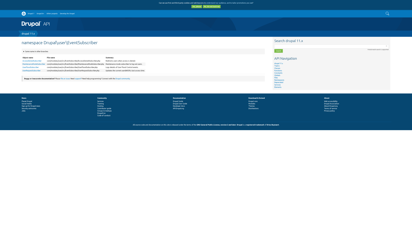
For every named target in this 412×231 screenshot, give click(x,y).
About (326, 98)
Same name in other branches (36, 51)
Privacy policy (329, 111)
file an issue (65, 79)
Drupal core (253, 101)
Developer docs (179, 106)
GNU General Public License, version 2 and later (216, 125)
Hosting (100, 106)
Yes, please (196, 6)
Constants (278, 73)
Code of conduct (103, 115)
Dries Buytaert (273, 125)
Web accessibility (330, 101)
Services (277, 85)
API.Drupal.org (178, 108)
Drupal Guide (178, 101)
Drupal (239, 125)
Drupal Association (331, 104)
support (78, 79)
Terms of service (330, 108)
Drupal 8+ (40, 13)
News (24, 98)
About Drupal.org (331, 106)
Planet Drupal (27, 101)
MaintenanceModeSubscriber (34, 64)
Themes (251, 106)
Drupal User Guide (180, 104)
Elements (277, 87)
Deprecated (278, 82)
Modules (251, 104)
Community (102, 98)
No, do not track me (212, 6)
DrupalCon (101, 113)
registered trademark (255, 125)
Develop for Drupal (67, 13)
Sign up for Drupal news (31, 106)
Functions (278, 71)
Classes (277, 68)
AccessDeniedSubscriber (32, 61)
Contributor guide (104, 108)
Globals (277, 75)
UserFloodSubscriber (31, 67)
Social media (27, 104)
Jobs (23, 111)
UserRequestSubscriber (32, 71)
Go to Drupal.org (24, 13)
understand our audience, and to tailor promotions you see (229, 3)
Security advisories (29, 108)
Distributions (253, 108)
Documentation (179, 98)
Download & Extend (256, 98)
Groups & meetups (104, 111)
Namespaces (279, 80)
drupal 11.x (28, 33)
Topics (277, 66)
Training (100, 104)
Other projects (52, 13)
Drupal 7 (31, 13)
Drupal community (123, 79)
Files (276, 78)
